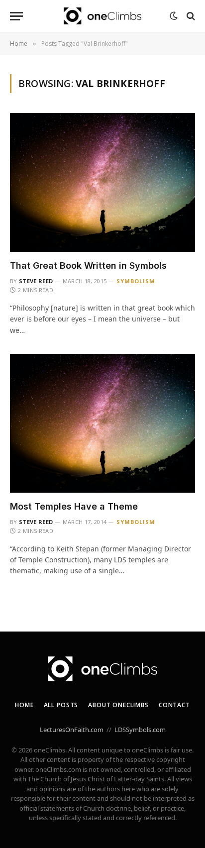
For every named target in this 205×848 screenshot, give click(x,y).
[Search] (190, 16)
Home (24, 705)
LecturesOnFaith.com (71, 729)
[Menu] (16, 16)
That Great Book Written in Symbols (88, 265)
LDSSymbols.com (140, 729)
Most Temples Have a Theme (74, 506)
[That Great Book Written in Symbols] (102, 182)
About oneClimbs (118, 705)
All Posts (61, 705)
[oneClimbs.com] (102, 16)
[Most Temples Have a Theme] (102, 423)
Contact (174, 705)
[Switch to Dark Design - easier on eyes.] (173, 15)
